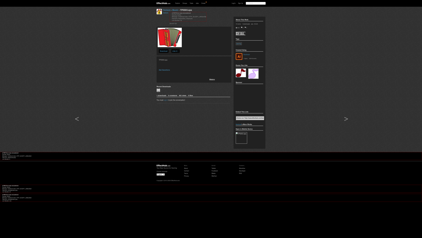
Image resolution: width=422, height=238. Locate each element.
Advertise (242, 168)
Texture (167, 9)
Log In (234, 3)
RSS (240, 173)
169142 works (252, 58)
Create (203, 3)
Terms (186, 173)
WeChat (214, 176)
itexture (165, 13)
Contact (186, 171)
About (186, 168)
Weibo (214, 173)
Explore (177, 3)
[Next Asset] (170, 46)
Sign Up (240, 3)
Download (163, 51)
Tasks (191, 3)
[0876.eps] (253, 74)
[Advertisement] (247, 97)
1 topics (245, 58)
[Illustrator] (239, 56)
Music (175, 9)
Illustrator (246, 54)
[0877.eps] (241, 73)
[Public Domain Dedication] (241, 34)
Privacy (186, 176)
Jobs (197, 3)
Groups (185, 3)
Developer (242, 171)
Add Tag (238, 43)
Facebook (215, 171)
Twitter (214, 168)
